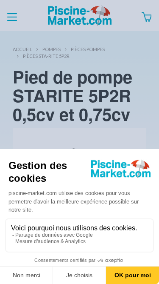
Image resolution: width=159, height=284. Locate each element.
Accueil (22, 49)
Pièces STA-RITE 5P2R (46, 56)
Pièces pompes (88, 49)
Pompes (51, 49)
